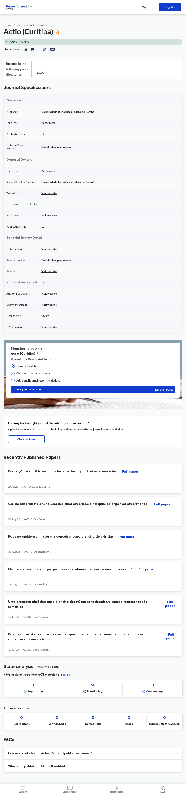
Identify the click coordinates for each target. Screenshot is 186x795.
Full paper (130, 471)
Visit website (49, 193)
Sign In (147, 7)
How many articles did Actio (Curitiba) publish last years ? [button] (50, 753)
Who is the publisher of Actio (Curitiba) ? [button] (37, 766)
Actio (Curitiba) (39, 25)
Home (8, 25)
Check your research (93, 389)
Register (170, 7)
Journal (20, 25)
